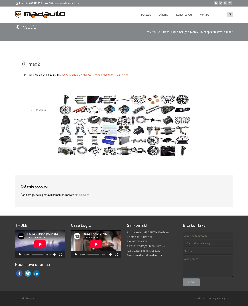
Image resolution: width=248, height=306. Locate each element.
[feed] (225, 4)
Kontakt (204, 14)
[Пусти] (20, 254)
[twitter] (220, 4)
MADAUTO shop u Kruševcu (75, 74)
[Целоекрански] (60, 254)
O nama (163, 14)
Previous (38, 109)
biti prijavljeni (82, 195)
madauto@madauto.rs (148, 255)
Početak (146, 14)
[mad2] (124, 125)
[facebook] (216, 4)
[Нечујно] (54, 254)
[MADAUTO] (37, 14)
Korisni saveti (184, 14)
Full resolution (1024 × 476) (113, 74)
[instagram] (230, 4)
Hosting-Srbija (224, 298)
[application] (40, 244)
